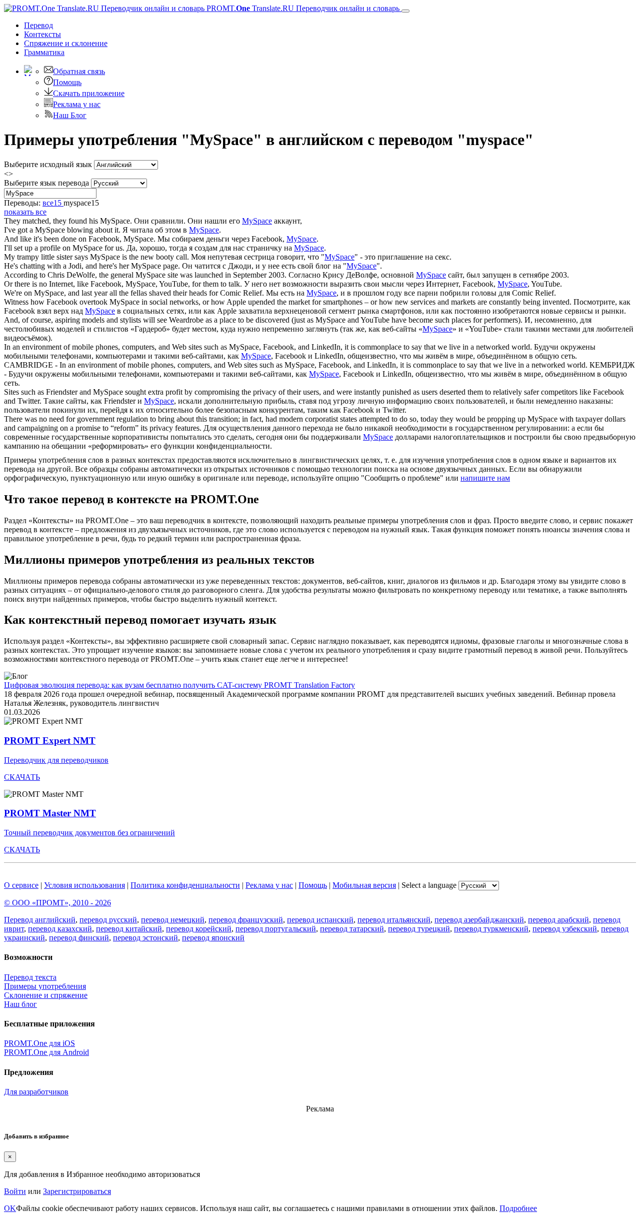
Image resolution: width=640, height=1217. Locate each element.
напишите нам (485, 478)
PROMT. (302, 8)
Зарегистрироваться (77, 1191)
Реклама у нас (76, 104)
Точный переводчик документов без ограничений (89, 832)
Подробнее (518, 1208)
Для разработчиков (36, 1091)
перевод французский (245, 919)
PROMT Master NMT (50, 813)
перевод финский (79, 937)
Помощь (67, 82)
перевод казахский (60, 928)
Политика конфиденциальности (185, 885)
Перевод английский (40, 919)
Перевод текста (30, 977)
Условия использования (84, 885)
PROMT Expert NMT (50, 740)
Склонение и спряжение (46, 995)
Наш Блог (69, 115)
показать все (25, 212)
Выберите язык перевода (46, 183)
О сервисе (21, 885)
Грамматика (44, 52)
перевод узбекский (564, 928)
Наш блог (20, 1004)
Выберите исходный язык (48, 164)
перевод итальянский (394, 919)
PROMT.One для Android (46, 1052)
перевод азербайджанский (479, 919)
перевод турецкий (419, 928)
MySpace (257, 221)
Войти (15, 1191)
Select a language (429, 885)
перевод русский (108, 919)
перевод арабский (558, 919)
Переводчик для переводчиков (56, 760)
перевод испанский (320, 919)
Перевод (38, 25)
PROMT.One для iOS (39, 1043)
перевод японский (213, 937)
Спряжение (66, 43)
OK (10, 1208)
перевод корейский (199, 928)
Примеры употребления (45, 986)
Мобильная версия (364, 885)
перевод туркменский (491, 928)
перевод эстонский (145, 937)
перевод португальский (276, 928)
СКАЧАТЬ (22, 777)
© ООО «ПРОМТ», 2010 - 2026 (57, 902)
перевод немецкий (172, 919)
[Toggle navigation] (406, 11)
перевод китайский (129, 928)
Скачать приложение (88, 93)
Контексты (42, 34)
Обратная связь (79, 71)
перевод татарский (352, 928)
